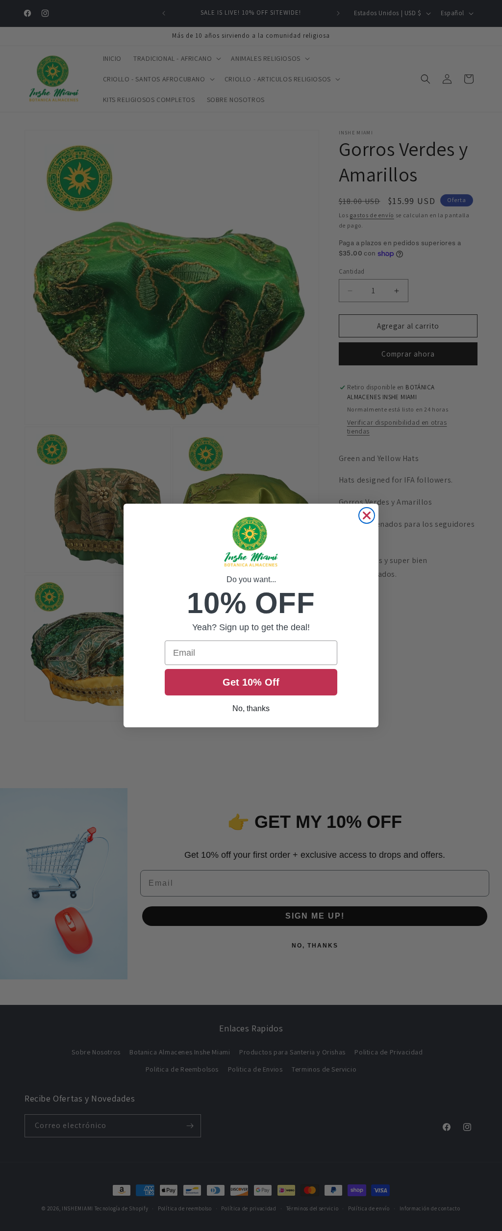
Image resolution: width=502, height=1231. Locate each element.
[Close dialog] (367, 515)
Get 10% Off (251, 682)
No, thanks (251, 708)
